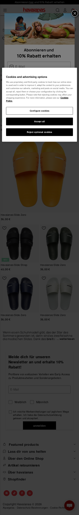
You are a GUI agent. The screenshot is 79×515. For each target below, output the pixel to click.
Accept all (39, 121)
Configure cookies (39, 110)
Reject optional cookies (39, 131)
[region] (39, 105)
